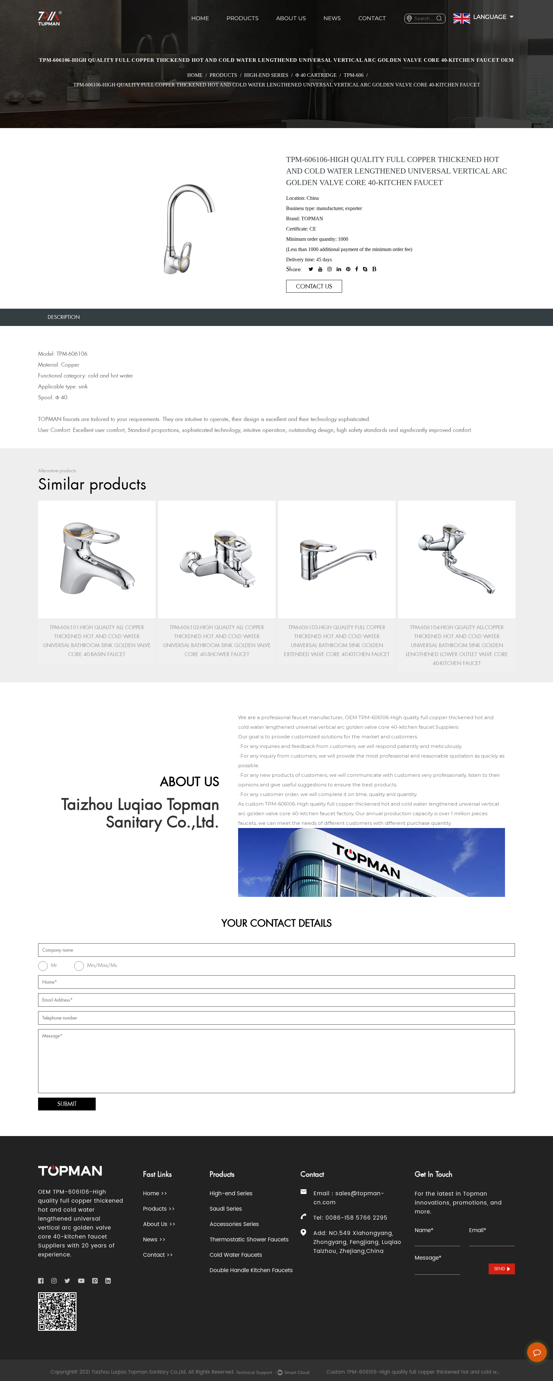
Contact (372, 18)
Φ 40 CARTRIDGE (316, 75)
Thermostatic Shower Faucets (249, 1239)
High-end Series (266, 75)
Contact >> (158, 1255)
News (332, 18)
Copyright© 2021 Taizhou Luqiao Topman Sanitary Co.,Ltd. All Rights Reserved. (142, 1372)
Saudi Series (226, 1209)
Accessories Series (234, 1224)
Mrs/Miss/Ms (102, 965)
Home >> (155, 1193)
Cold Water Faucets (236, 1255)
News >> (154, 1239)
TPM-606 (354, 75)
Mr (54, 965)
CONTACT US (314, 286)
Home (200, 18)
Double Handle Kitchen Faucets (251, 1270)
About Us (291, 18)
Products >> (159, 1209)
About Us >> (159, 1224)
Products (243, 18)
